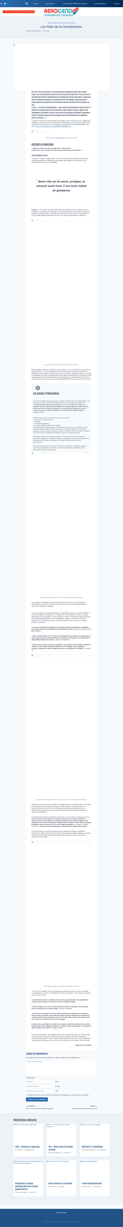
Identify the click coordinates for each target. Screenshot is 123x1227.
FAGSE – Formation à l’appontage (27, 1146)
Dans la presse (52, 23)
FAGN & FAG (62, 23)
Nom (57, 1081)
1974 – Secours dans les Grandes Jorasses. (40, 1107)
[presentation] (28, 1133)
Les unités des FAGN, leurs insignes (75, 4)
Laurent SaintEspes (56, 1152)
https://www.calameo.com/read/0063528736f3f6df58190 (53, 126)
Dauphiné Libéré (60, 138)
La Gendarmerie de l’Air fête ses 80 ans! (84, 1107)
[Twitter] (5, 3)
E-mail (57, 1086)
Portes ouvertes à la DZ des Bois (60, 1183)
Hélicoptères (71, 23)
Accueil (35, 4)
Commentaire (30, 1077)
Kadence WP (76, 1222)
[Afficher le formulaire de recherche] (27, 4)
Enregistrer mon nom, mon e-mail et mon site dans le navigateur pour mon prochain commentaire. (58, 1095)
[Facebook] (1, 3)
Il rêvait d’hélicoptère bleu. (92, 1183)
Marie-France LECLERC (34, 31)
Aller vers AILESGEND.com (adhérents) (19, 12)
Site (56, 1091)
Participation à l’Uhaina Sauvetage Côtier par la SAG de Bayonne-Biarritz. (26, 1186)
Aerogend (19, 1150)
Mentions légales (61, 1212)
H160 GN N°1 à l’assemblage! (92, 1146)
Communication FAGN (90, 1150)
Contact (116, 4)
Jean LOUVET (87, 1186)
